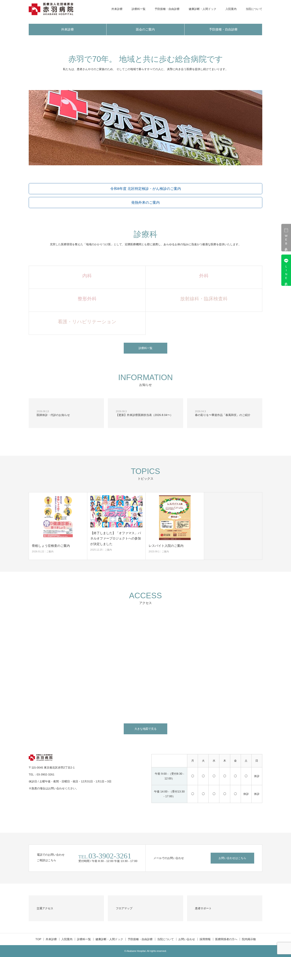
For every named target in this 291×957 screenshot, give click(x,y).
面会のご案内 (145, 29)
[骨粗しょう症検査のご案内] (58, 517)
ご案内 (49, 551)
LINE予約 (286, 273)
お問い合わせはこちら (232, 858)
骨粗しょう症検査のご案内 (51, 545)
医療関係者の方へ (226, 939)
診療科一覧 (139, 8)
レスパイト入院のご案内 (166, 545)
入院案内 (231, 8)
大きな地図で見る (145, 728)
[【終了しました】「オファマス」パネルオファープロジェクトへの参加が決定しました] (116, 511)
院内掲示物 (249, 939)
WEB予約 (286, 240)
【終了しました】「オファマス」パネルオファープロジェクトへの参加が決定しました (115, 538)
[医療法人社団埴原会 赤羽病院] (51, 9)
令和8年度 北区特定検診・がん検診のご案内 (145, 189)
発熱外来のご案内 (145, 203)
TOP (38, 939)
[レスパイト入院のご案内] (175, 517)
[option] (58, 526)
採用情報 (205, 939)
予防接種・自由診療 (167, 8)
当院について (254, 8)
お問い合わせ (186, 939)
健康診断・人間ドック (202, 8)
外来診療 (117, 8)
